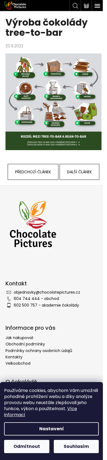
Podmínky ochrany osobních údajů (38, 350)
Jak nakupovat (19, 337)
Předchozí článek (33, 172)
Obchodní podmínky (25, 344)
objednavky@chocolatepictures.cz (47, 292)
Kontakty (13, 357)
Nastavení (51, 429)
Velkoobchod (17, 363)
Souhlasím (76, 446)
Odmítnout (26, 446)
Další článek (79, 172)
